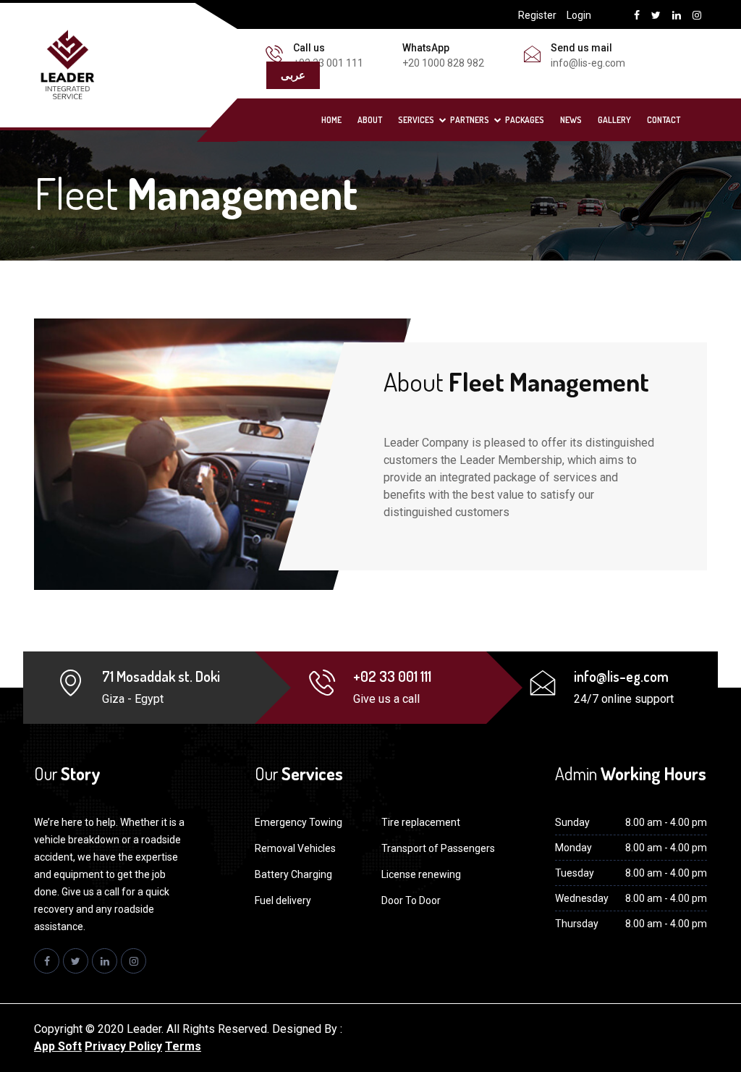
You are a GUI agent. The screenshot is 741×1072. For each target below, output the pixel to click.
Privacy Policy (123, 1046)
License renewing (421, 874)
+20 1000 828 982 (443, 63)
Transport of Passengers (438, 848)
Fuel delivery (283, 900)
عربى (293, 75)
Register (537, 15)
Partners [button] (469, 119)
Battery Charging (293, 874)
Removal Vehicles (295, 848)
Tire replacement (420, 822)
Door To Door (411, 900)
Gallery (614, 119)
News (571, 119)
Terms (183, 1046)
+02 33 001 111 (328, 63)
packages (524, 119)
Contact (663, 119)
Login (579, 15)
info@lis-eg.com (588, 63)
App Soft (58, 1046)
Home (331, 119)
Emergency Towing (298, 822)
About (369, 119)
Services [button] (416, 119)
